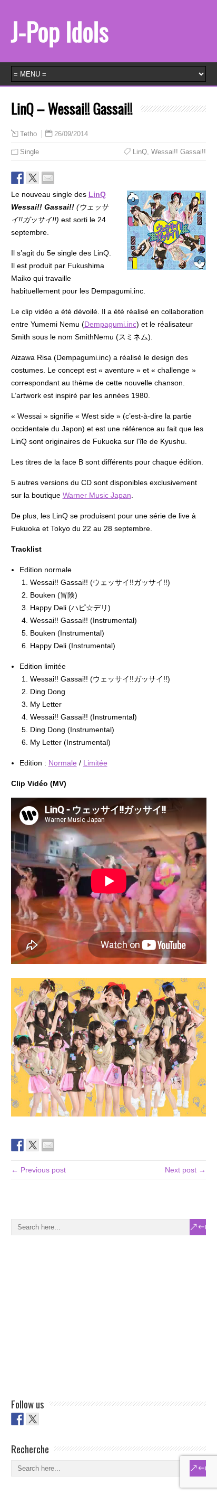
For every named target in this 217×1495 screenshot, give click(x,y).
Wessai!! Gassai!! (178, 152)
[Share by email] (48, 178)
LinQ (140, 152)
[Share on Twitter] (32, 178)
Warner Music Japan (97, 495)
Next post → (185, 1170)
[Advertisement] (90, 1314)
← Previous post (38, 1170)
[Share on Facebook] (17, 178)
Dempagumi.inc (110, 324)
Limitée (95, 763)
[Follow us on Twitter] (32, 1419)
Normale (62, 763)
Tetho (28, 134)
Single (29, 152)
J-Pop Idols (59, 31)
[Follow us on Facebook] (17, 1419)
